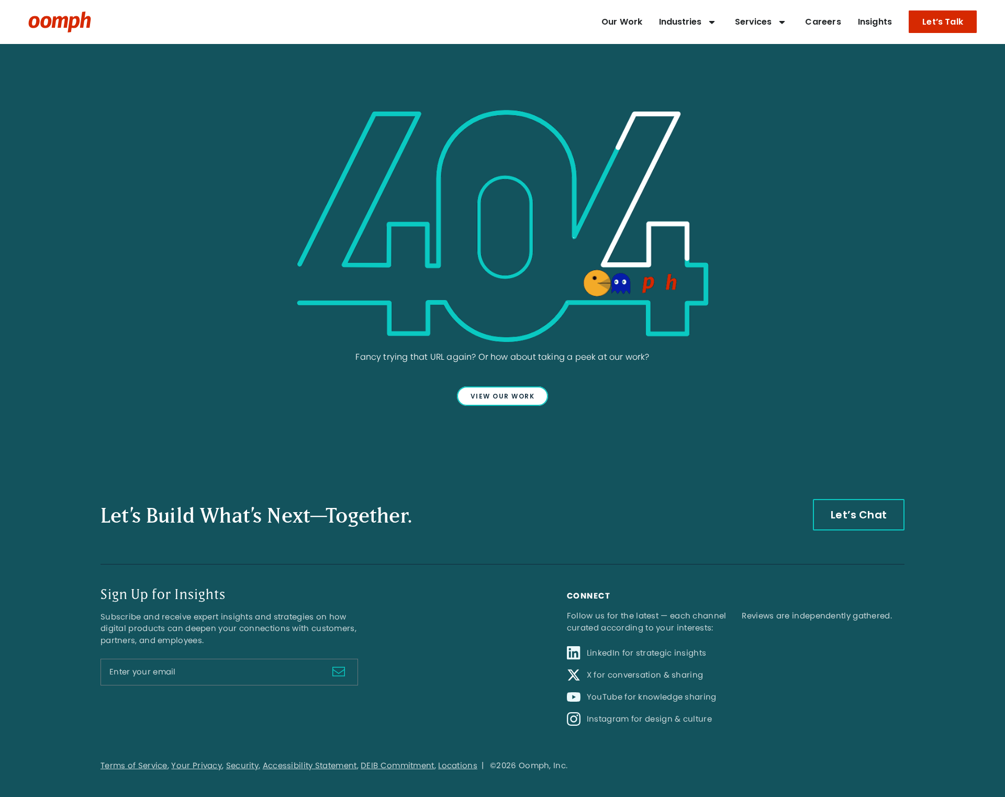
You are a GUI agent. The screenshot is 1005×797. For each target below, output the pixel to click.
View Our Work (503, 396)
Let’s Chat (859, 514)
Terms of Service (134, 765)
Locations (457, 765)
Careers (823, 22)
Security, (243, 765)
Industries (680, 22)
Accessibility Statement (310, 765)
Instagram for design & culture (649, 718)
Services (753, 22)
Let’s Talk (942, 22)
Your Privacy (196, 765)
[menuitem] (622, 22)
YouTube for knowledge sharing (652, 696)
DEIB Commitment (397, 765)
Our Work (621, 22)
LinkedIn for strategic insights (646, 652)
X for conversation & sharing (645, 674)
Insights (875, 22)
